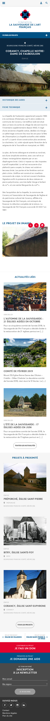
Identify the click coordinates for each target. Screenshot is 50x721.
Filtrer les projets (10, 35)
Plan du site (7, 716)
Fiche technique (11, 107)
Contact (5, 710)
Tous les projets (25, 625)
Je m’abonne (25, 692)
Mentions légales (9, 713)
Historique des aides (13, 100)
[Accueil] (25, 19)
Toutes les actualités (25, 445)
